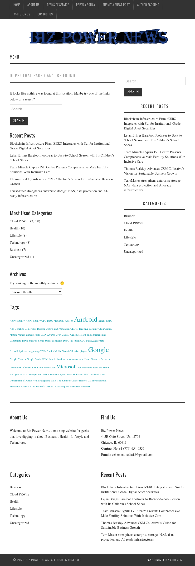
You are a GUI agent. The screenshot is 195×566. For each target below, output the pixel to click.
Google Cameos (18, 359)
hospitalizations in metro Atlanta (66, 359)
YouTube (85, 386)
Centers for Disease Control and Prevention (47, 328)
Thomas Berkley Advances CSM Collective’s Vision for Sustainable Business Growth (154, 171)
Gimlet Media (54, 351)
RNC (86, 374)
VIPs (32, 386)
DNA (66, 340)
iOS (34, 367)
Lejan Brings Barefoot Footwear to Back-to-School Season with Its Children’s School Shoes (153, 140)
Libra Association (46, 367)
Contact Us (45, 14)
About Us (33, 4)
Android (86, 318)
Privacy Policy (85, 4)
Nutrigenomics (17, 374)
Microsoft (66, 366)
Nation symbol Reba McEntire (93, 367)
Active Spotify (17, 320)
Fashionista (156, 559)
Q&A (63, 374)
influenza (26, 367)
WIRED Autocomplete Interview (63, 386)
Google (98, 349)
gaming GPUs (38, 351)
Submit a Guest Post (116, 4)
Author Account (148, 4)
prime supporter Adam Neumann (42, 374)
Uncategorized (19, 256)
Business (15, 249)
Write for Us (22, 14)
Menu (14, 57)
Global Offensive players (74, 351)
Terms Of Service (58, 4)
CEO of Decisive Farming (84, 328)
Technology (17, 242)
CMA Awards (48, 334)
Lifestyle (16, 235)
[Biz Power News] (97, 36)
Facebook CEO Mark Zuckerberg (87, 340)
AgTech (69, 320)
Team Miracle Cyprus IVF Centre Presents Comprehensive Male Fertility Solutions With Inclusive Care (154, 157)
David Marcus (29, 340)
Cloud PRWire (19, 221)
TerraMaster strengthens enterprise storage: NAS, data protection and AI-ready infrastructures (152, 185)
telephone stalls (48, 380)
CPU (58, 334)
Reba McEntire (75, 374)
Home (17, 4)
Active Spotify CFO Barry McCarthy (45, 320)
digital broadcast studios (50, 340)
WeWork (40, 386)
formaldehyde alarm (20, 351)
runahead (94, 374)
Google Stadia (34, 359)
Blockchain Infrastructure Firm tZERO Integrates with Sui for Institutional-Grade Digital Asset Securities (152, 123)
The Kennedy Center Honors (72, 380)
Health (14, 228)
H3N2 (45, 359)
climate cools (33, 334)
